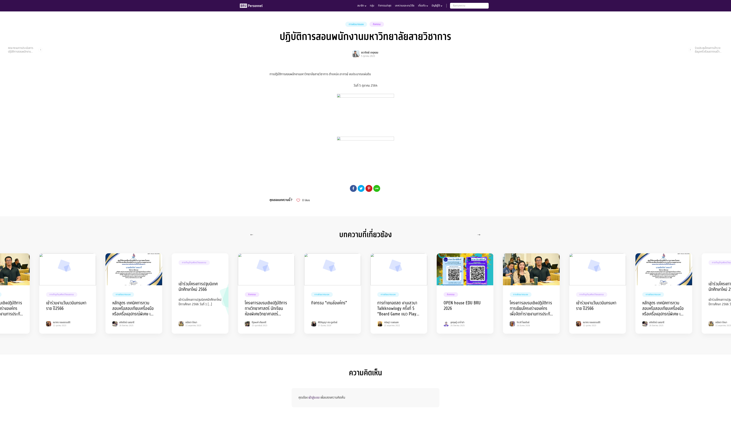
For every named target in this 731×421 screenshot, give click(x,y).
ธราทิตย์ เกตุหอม (369, 52)
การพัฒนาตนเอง (356, 24)
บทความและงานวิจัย (404, 6)
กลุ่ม (372, 6)
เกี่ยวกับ (422, 6)
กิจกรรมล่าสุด (384, 6)
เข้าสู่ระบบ (314, 397)
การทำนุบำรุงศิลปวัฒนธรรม (61, 294)
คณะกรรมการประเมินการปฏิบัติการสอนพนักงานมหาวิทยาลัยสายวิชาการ (20, 49)
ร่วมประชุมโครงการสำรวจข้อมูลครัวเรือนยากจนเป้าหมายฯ (708, 49)
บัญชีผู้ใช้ (436, 6)
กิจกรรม (377, 24)
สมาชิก (360, 6)
